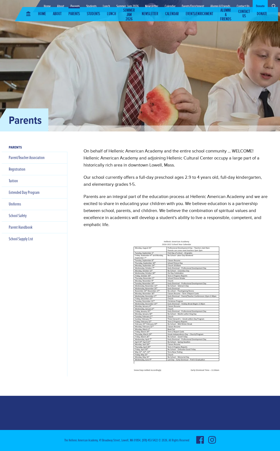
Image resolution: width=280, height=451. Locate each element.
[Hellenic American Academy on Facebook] (200, 440)
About (60, 6)
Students (91, 6)
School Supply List (21, 239)
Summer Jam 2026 (127, 6)
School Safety (18, 215)
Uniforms (15, 204)
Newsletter (151, 6)
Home (47, 6)
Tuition (13, 181)
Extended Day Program (24, 192)
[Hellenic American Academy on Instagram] (212, 440)
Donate (260, 6)
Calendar (170, 6)
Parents (75, 6)
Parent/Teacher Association (27, 157)
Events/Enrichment (193, 6)
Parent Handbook (20, 227)
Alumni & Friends (220, 6)
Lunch (106, 6)
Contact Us (243, 6)
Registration (17, 169)
